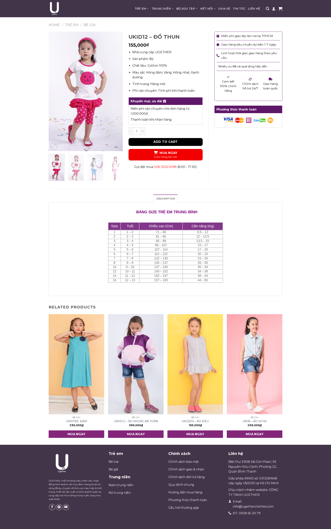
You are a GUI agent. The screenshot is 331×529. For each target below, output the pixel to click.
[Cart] (280, 8)
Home (54, 25)
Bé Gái (90, 25)
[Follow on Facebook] (52, 507)
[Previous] (55, 91)
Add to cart (165, 142)
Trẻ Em (140, 8)
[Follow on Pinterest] (59, 507)
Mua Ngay (168, 153)
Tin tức (239, 8)
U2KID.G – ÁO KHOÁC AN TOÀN (136, 421)
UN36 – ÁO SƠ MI (255, 421)
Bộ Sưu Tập (185, 8)
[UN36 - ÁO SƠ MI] (254, 364)
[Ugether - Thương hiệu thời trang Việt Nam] (68, 8)
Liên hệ (254, 8)
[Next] (116, 91)
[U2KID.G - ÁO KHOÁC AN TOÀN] (136, 364)
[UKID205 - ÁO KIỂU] (195, 364)
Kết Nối (206, 8)
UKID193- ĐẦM (76, 421)
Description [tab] (165, 198)
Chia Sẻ (224, 8)
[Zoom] (53, 146)
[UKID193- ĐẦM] (76, 364)
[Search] (267, 9)
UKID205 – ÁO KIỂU (195, 421)
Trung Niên (161, 8)
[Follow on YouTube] (66, 507)
